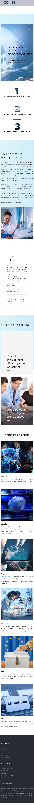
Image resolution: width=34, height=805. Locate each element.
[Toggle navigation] (26, 3)
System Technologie (7, 576)
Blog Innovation (8, 533)
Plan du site (17, 804)
